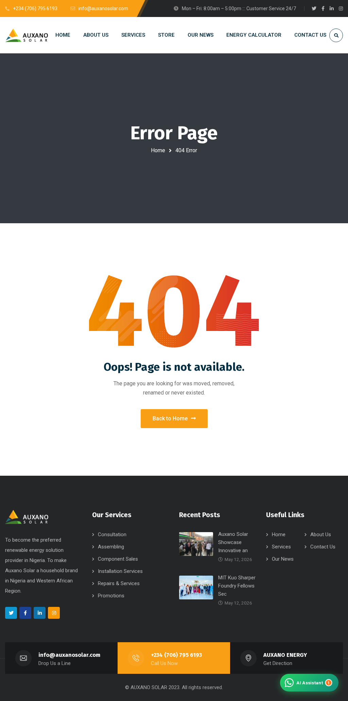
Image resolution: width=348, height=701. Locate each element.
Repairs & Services (119, 583)
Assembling (111, 547)
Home (158, 150)
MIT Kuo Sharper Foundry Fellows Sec (237, 586)
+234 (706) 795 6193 (176, 655)
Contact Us (322, 547)
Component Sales (118, 559)
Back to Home (170, 418)
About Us (320, 534)
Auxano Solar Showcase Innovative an (233, 542)
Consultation (112, 534)
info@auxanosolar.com (69, 655)
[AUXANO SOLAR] (26, 35)
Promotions (111, 596)
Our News (283, 559)
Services (281, 547)
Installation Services (120, 571)
